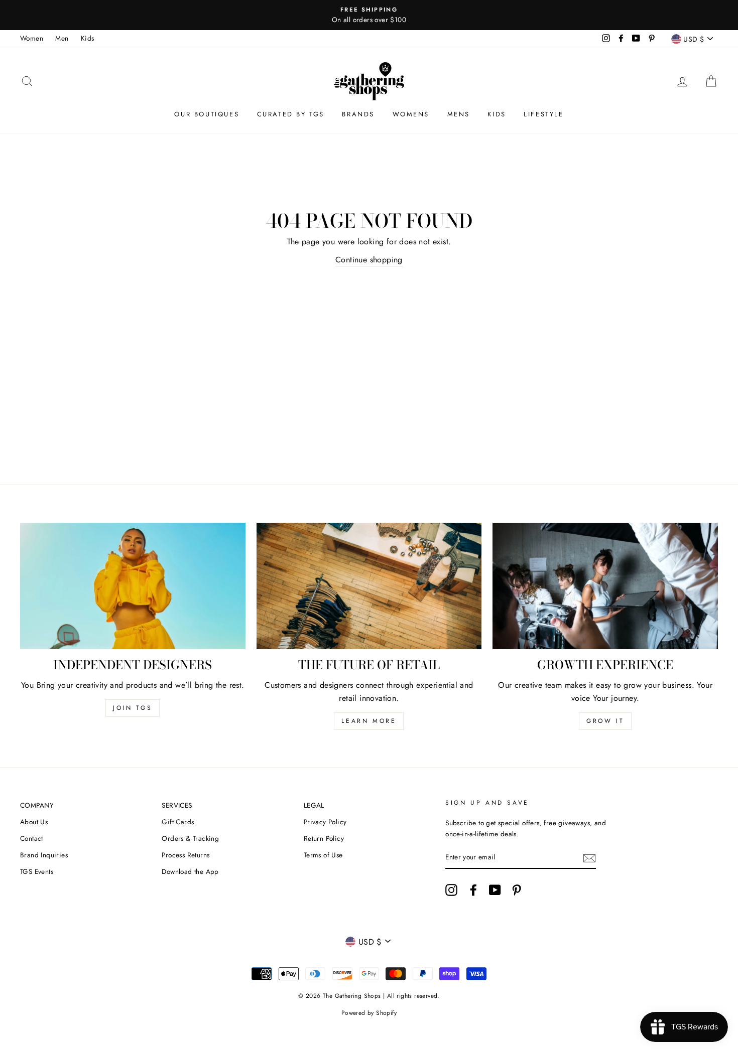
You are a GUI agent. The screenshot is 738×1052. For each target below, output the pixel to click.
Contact (31, 838)
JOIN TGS (132, 707)
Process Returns (185, 855)
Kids (87, 38)
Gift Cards (178, 822)
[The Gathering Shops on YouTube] (495, 890)
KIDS (496, 114)
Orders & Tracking (190, 838)
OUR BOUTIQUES (206, 114)
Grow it (605, 720)
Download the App (190, 871)
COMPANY (37, 805)
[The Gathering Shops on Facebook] (473, 890)
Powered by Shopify (369, 1012)
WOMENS (411, 114)
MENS (458, 114)
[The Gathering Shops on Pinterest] (517, 890)
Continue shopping (369, 259)
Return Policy (324, 838)
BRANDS (358, 114)
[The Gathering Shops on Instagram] (451, 890)
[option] (369, 15)
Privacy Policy (325, 822)
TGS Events (36, 871)
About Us (34, 822)
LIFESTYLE (543, 114)
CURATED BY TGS (290, 114)
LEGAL (314, 805)
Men (61, 38)
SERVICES (177, 805)
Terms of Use (323, 855)
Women (31, 38)
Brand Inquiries (44, 855)
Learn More (368, 720)
